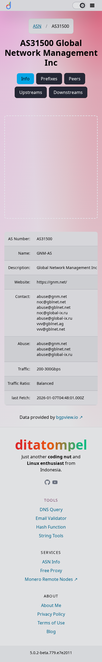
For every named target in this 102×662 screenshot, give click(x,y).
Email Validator (51, 518)
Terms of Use (51, 623)
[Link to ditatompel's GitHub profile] (47, 482)
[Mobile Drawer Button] (92, 5)
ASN (37, 26)
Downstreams (68, 92)
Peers (75, 79)
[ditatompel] (8, 5)
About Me (51, 605)
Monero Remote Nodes (49, 579)
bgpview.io (67, 417)
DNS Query (51, 509)
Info (25, 79)
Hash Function (51, 527)
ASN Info (51, 562)
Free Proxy (51, 570)
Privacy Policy (51, 614)
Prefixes (49, 79)
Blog (51, 631)
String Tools (51, 536)
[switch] (79, 5)
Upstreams (30, 92)
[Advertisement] (51, 167)
